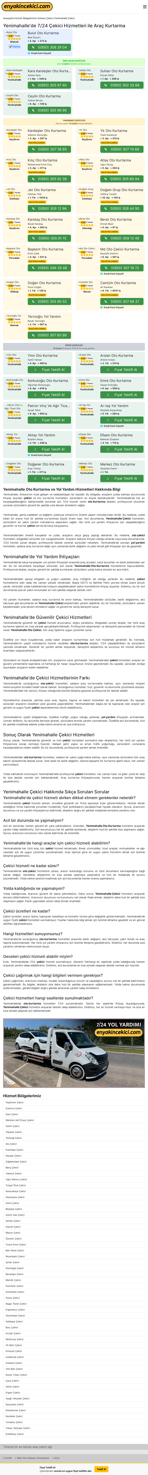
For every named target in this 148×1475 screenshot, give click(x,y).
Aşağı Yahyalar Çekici (17, 1398)
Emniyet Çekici (14, 1351)
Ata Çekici (11, 1143)
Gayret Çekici (13, 1226)
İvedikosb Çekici (15, 1357)
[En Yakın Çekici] (27, 6)
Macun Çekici (13, 1232)
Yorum (16, 36)
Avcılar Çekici (13, 1333)
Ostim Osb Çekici (15, 1214)
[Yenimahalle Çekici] (74, 1053)
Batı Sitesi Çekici (15, 1250)
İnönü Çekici (12, 1203)
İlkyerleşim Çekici (15, 1256)
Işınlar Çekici (13, 1262)
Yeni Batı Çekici (14, 1368)
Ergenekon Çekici (15, 1309)
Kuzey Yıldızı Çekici (16, 1374)
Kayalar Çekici (13, 1155)
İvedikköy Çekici (15, 1434)
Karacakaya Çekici (16, 1191)
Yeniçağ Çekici (14, 1137)
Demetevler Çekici (16, 1410)
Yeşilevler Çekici (15, 1102)
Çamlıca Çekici (14, 1108)
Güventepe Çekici (15, 1315)
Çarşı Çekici (12, 1380)
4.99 (83, 193)
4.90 (11, 252)
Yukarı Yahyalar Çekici (18, 1428)
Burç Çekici (12, 1327)
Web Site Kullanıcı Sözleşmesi (33, 1458)
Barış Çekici (12, 1167)
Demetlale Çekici (15, 1291)
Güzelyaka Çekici (15, 1197)
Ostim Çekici (13, 1126)
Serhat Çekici (13, 1220)
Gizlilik (8, 1458)
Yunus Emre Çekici (16, 1244)
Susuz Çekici (13, 1297)
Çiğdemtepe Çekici (16, 1161)
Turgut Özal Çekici (16, 1185)
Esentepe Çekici (14, 1149)
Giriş (56, 1458)
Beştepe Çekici (14, 1209)
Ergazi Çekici (13, 1392)
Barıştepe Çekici (14, 1274)
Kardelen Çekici (14, 1416)
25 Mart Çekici (14, 1345)
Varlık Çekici (12, 1386)
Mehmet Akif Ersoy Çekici (20, 1120)
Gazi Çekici (12, 1114)
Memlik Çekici (13, 1280)
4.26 (83, 286)
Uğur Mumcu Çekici (16, 1179)
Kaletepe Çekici (14, 1321)
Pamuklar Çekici (14, 1286)
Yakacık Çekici (14, 1173)
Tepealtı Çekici (14, 1132)
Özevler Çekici (14, 1238)
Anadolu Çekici (14, 1362)
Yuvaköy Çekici (14, 1422)
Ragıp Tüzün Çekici (16, 1303)
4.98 (11, 36)
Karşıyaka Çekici (15, 1404)
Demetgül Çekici (15, 1268)
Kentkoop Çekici (15, 1339)
